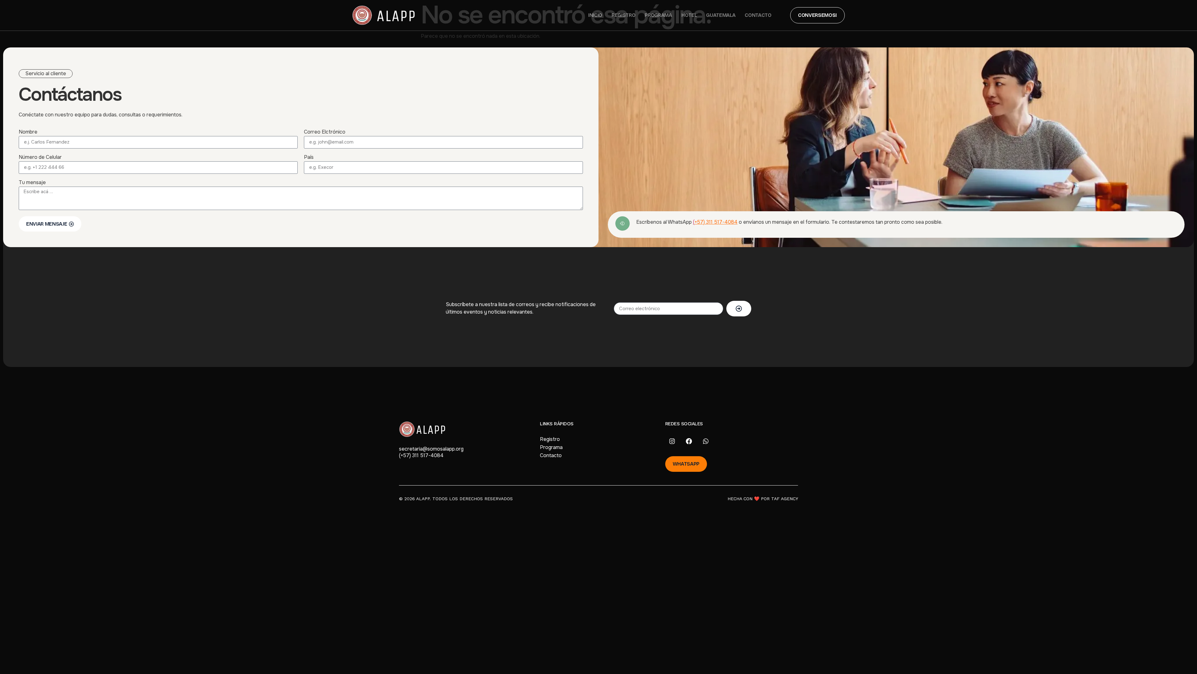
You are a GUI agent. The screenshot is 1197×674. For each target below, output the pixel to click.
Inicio (595, 15)
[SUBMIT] (738, 308)
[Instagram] (672, 441)
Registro (623, 15)
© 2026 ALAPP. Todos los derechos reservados (456, 498)
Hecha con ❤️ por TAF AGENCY (763, 498)
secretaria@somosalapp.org (431, 449)
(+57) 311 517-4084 (421, 455)
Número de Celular (40, 157)
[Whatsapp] (706, 441)
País (309, 157)
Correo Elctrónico (324, 132)
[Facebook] (689, 441)
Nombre (28, 132)
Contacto (758, 15)
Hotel (689, 15)
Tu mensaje (32, 183)
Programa (658, 15)
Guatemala (720, 15)
